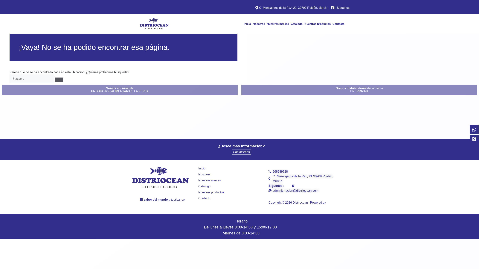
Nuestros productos (317, 23)
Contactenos (241, 152)
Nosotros (259, 23)
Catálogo (297, 23)
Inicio (247, 23)
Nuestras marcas (278, 23)
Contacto (338, 23)
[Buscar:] (32, 79)
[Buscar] (59, 80)
